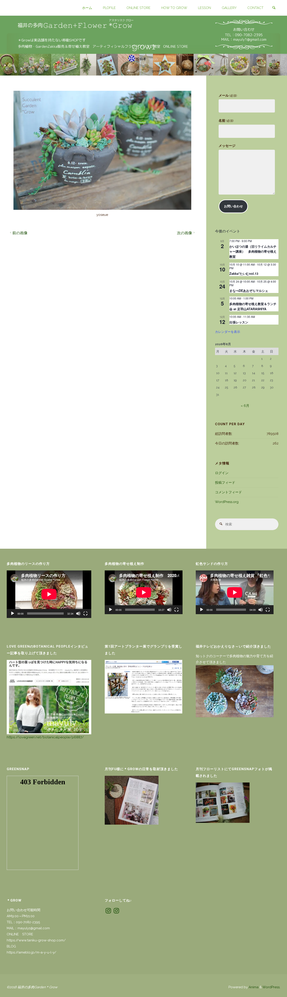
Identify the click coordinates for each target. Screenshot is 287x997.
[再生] (12, 613)
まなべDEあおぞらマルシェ (248, 290)
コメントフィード (228, 492)
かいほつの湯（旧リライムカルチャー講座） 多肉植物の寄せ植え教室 (252, 251)
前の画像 (20, 233)
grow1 (141, 71)
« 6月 (245, 406)
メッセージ (227, 146)
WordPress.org (227, 502)
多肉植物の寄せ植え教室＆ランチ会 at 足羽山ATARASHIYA (252, 306)
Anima (253, 987)
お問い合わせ (233, 206)
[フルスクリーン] (85, 613)
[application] (49, 594)
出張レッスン (238, 322)
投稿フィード (225, 483)
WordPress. (271, 987)
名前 (226, 121)
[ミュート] (78, 613)
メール (228, 95)
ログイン (221, 473)
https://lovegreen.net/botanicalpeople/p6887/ (45, 737)
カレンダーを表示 (227, 331)
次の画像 (184, 233)
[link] (273, 8)
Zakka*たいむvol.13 (243, 273)
